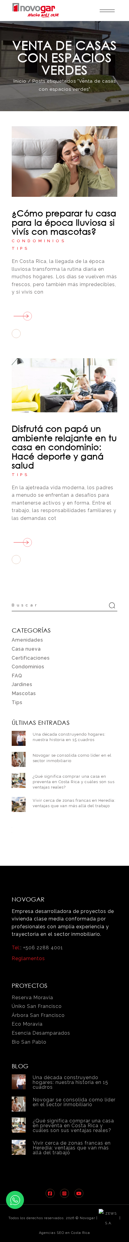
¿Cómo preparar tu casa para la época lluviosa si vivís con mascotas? (64, 222)
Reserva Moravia (32, 997)
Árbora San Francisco (38, 1015)
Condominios (39, 241)
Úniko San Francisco (37, 1006)
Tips (20, 248)
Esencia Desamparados (41, 1033)
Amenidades (27, 640)
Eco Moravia (27, 1024)
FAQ (17, 676)
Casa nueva (26, 649)
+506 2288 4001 (43, 948)
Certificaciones (31, 658)
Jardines (22, 684)
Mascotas (24, 693)
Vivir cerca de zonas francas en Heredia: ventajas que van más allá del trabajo (72, 1147)
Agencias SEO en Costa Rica (64, 1233)
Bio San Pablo (29, 1042)
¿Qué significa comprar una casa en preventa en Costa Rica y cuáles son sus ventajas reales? (74, 781)
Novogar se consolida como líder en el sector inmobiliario (74, 1102)
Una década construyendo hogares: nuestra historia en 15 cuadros (70, 1082)
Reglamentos (28, 958)
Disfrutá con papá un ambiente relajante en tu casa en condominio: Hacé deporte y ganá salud (64, 446)
